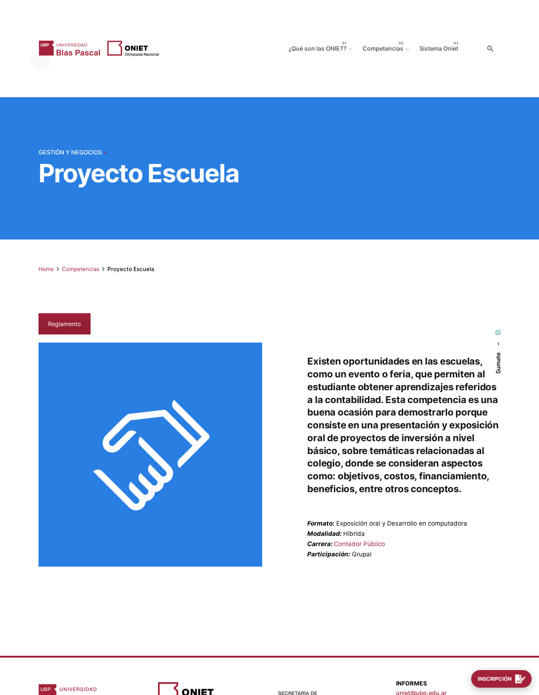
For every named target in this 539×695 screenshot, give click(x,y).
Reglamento (64, 324)
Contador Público (359, 544)
